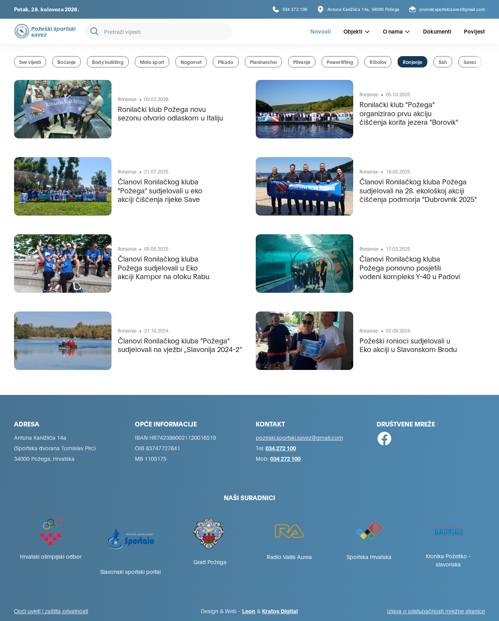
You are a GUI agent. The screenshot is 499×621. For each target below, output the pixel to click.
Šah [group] (443, 62)
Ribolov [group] (378, 62)
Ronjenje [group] (412, 62)
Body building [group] (108, 62)
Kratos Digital (280, 610)
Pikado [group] (226, 62)
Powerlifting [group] (340, 62)
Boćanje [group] (66, 62)
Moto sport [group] (152, 62)
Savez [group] (470, 62)
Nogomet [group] (191, 62)
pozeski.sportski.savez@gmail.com (299, 437)
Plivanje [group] (301, 62)
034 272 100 (280, 447)
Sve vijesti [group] (30, 62)
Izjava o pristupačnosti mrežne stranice (436, 610)
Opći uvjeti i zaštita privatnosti (51, 610)
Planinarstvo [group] (263, 62)
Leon (248, 610)
